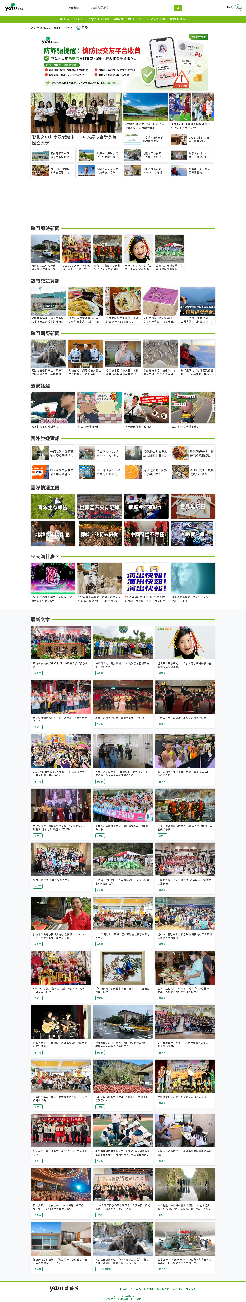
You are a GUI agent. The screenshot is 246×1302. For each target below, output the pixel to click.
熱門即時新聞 (45, 228)
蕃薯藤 (13, 7)
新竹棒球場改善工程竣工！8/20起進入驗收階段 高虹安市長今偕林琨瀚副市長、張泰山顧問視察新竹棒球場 (123, 1155)
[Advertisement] (116, 202)
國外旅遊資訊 (45, 438)
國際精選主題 (45, 487)
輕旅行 (79, 19)
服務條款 (149, 1289)
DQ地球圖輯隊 (99, 19)
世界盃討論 (178, 19)
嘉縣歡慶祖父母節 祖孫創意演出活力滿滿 (182, 1097)
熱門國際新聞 (45, 333)
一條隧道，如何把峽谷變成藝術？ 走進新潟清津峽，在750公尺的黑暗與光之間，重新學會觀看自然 (185, 1209)
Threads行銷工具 (152, 19)
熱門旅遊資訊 (45, 281)
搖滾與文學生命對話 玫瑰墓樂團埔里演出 (182, 717)
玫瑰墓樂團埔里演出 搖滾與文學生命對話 (119, 717)
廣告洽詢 (191, 1289)
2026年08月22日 (41, 27)
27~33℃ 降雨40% (78, 27)
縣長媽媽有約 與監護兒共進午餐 (51, 880)
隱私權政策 (163, 1289)
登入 (230, 8)
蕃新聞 (65, 19)
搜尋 (131, 19)
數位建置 (178, 1289)
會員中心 (136, 1289)
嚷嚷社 (119, 19)
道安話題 (40, 386)
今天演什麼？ (45, 556)
